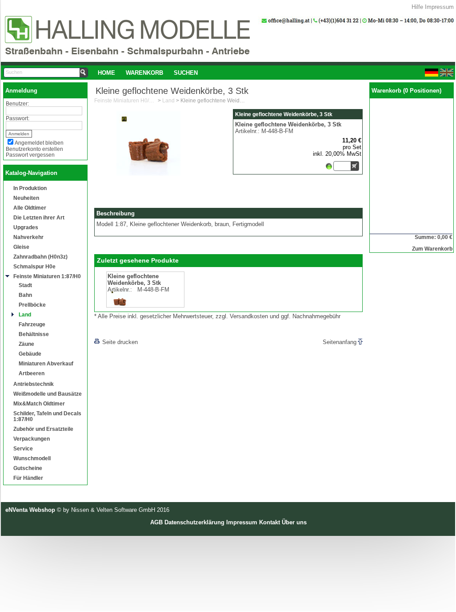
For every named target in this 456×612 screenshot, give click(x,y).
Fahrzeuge (32, 324)
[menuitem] (106, 72)
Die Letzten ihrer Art (38, 217)
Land (25, 314)
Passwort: (17, 118)
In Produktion (30, 188)
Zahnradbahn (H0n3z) (40, 256)
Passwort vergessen (30, 155)
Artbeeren (31, 373)
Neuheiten (26, 198)
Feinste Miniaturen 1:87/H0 (47, 276)
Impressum (439, 7)
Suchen (186, 72)
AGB (156, 522)
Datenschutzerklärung (194, 522)
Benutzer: (17, 103)
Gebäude (30, 354)
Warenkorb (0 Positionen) (406, 90)
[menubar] (147, 72)
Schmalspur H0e (34, 266)
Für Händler (28, 478)
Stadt (25, 285)
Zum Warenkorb (432, 248)
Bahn (25, 295)
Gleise (21, 247)
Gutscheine (27, 468)
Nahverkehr (28, 237)
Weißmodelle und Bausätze (47, 394)
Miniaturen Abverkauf (46, 363)
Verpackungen (31, 439)
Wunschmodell (32, 458)
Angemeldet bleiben (39, 143)
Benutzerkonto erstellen (34, 149)
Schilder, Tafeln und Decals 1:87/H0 (47, 416)
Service (23, 448)
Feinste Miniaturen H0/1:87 (125, 100)
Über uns (294, 522)
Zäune (26, 344)
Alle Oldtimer (29, 208)
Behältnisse (34, 334)
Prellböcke (32, 305)
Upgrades (25, 227)
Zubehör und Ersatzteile (43, 429)
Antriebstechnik (33, 384)
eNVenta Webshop (30, 510)
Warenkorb (144, 72)
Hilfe (417, 7)
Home (106, 72)
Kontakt (269, 522)
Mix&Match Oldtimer (39, 403)
